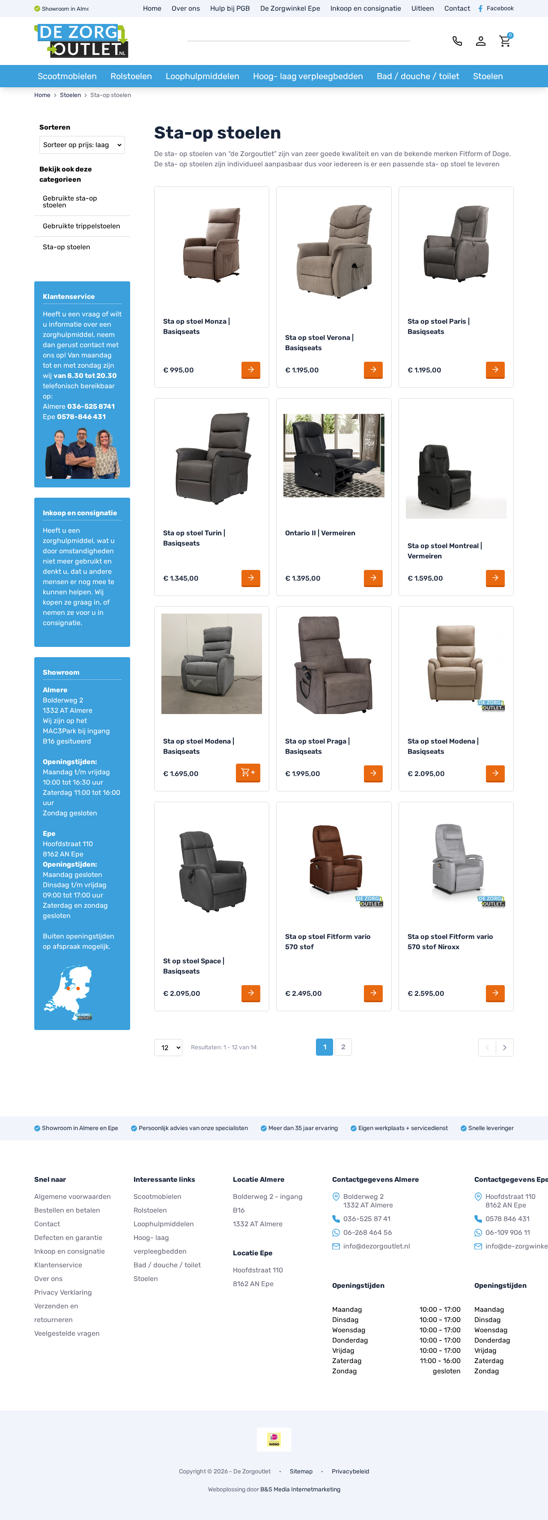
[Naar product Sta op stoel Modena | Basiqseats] (212, 664)
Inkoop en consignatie (366, 8)
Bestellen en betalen (67, 1210)
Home (152, 8)
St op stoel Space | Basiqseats (193, 966)
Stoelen (488, 76)
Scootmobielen (67, 76)
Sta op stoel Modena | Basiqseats (198, 746)
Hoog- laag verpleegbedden (308, 76)
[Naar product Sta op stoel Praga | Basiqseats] (334, 664)
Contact (457, 8)
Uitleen (422, 8)
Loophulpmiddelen (202, 76)
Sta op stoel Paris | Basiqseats (439, 326)
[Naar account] (481, 41)
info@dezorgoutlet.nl (376, 1246)
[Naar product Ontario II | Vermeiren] (334, 455)
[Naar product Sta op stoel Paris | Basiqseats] (456, 244)
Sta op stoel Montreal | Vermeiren (445, 551)
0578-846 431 (81, 417)
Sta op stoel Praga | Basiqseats (317, 746)
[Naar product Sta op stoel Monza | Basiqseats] (212, 244)
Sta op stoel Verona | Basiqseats (319, 343)
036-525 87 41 (366, 1219)
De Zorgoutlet (252, 1471)
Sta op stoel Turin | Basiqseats (194, 538)
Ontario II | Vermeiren (320, 533)
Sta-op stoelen (66, 247)
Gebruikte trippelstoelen (81, 226)
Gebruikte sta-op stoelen (70, 201)
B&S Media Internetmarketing (300, 1489)
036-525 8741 (91, 406)
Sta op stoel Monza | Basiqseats (196, 326)
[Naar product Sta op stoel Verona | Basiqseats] (334, 252)
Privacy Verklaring (63, 1292)
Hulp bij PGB (230, 8)
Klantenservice (58, 1265)
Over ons (186, 8)
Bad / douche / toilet (418, 76)
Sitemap (301, 1472)
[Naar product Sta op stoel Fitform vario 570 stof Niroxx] (456, 859)
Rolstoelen (131, 76)
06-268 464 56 (367, 1232)
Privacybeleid (350, 1472)
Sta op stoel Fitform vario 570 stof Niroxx (450, 942)
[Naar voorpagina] (81, 41)
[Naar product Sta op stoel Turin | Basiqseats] (212, 455)
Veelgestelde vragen (67, 1333)
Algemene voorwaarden (72, 1196)
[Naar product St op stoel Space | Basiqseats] (212, 871)
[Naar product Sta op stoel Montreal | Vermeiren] (456, 461)
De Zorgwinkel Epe (290, 8)
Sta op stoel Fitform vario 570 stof (328, 942)
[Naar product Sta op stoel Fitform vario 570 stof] (334, 859)
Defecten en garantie (68, 1238)
